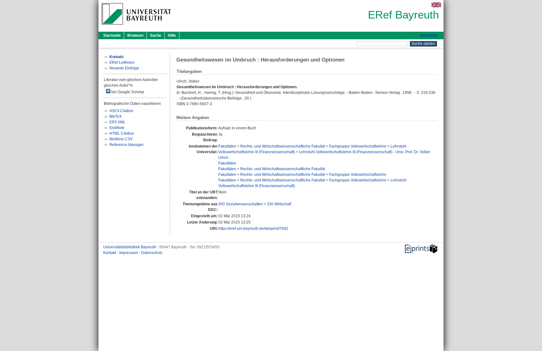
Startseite (112, 35)
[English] (436, 5)
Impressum (129, 253)
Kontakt (110, 253)
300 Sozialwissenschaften (240, 204)
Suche (155, 35)
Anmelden (429, 35)
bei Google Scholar (127, 92)
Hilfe (172, 35)
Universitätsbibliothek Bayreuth (130, 247)
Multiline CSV (121, 139)
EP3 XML (117, 122)
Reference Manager (126, 145)
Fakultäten (227, 146)
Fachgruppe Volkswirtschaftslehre (357, 146)
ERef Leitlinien (122, 62)
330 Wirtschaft (279, 204)
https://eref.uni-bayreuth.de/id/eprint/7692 (253, 228)
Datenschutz (151, 253)
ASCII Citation (121, 111)
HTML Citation (121, 133)
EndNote (117, 128)
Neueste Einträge (124, 68)
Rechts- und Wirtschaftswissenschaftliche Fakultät (282, 146)
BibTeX (115, 116)
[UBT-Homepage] (136, 26)
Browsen (135, 35)
